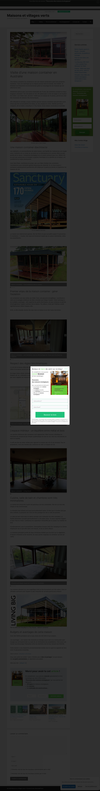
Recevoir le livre (50, 415)
